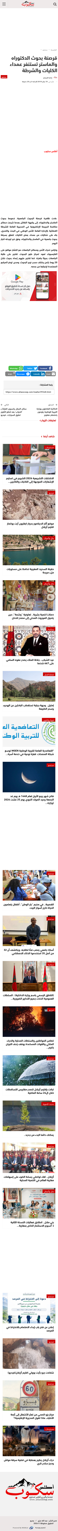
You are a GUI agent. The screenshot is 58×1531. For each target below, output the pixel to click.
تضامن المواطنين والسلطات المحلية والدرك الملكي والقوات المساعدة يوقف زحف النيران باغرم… (30, 1044)
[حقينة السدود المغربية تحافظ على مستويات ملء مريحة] (29, 550)
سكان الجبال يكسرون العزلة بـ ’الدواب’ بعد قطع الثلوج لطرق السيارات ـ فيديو (14, 411)
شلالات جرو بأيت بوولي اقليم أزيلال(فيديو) (31, 1372)
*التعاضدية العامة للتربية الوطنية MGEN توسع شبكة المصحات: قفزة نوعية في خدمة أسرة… (29, 752)
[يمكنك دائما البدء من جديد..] (29, 1116)
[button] (45, 368)
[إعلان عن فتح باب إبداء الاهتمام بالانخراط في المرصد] (29, 1308)
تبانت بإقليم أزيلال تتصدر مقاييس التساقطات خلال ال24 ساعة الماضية (30, 1091)
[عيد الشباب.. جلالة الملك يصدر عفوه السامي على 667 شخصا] (29, 641)
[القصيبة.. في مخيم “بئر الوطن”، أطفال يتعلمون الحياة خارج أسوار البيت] (29, 885)
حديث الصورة (48, 1104)
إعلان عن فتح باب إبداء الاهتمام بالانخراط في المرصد (30, 1328)
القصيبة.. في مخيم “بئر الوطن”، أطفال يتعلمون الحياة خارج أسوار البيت (28, 906)
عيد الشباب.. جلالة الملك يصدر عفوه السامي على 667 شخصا (30, 661)
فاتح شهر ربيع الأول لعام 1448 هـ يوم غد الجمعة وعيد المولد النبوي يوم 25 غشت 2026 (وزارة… (29, 799)
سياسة (51, 629)
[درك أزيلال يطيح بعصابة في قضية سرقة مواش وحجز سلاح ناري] (29, 1441)
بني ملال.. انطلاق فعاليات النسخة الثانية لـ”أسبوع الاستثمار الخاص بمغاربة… (32, 1223)
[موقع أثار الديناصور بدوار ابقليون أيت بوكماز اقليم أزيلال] (29, 504)
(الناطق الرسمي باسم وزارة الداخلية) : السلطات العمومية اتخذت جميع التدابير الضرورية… (28, 996)
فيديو (51, 492)
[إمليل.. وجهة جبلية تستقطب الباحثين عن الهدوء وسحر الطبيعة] (29, 686)
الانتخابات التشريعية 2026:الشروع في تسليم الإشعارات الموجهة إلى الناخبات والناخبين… (30, 479)
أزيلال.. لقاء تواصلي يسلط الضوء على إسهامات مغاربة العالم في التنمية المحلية (29, 1178)
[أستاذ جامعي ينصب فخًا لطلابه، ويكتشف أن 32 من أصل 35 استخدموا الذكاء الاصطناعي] (29, 931)
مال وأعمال (49, 538)
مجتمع (4, 76)
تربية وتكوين (48, 720)
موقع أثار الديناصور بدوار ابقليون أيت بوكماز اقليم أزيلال (30, 525)
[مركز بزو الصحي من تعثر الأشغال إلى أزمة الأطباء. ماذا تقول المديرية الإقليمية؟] (29, 1395)
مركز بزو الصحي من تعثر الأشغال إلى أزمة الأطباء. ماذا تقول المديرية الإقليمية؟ (32, 1416)
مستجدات (50, 447)
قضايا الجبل (49, 674)
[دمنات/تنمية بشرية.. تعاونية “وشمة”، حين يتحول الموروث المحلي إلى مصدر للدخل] (29, 595)
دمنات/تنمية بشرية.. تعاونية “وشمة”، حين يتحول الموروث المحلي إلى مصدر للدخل (31, 616)
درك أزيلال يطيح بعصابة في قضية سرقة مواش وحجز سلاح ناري (29, 1461)
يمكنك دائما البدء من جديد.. (39, 1134)
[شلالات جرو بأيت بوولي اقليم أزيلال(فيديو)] (29, 1353)
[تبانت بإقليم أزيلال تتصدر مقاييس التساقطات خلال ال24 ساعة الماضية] (29, 1070)
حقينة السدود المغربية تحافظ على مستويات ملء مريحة (30, 570)
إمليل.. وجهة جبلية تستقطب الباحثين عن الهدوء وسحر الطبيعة (28, 707)
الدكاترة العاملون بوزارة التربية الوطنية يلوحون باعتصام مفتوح (47, 411)
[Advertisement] (29, 27)
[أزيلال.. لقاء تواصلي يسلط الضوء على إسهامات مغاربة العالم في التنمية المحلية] (29, 1158)
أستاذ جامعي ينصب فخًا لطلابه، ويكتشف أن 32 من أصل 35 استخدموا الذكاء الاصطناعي (29, 951)
